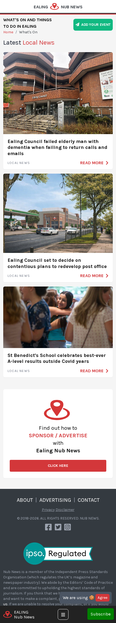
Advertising (55, 500)
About (25, 500)
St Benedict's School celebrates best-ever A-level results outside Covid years (57, 358)
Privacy (48, 509)
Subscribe (101, 614)
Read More (92, 162)
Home (8, 32)
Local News (19, 163)
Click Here (58, 465)
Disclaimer (65, 509)
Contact (89, 500)
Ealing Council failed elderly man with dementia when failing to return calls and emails (57, 147)
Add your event (95, 24)
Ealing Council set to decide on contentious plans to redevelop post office (57, 263)
